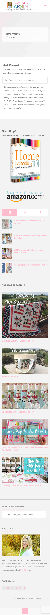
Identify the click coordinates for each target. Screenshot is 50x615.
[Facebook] (4, 588)
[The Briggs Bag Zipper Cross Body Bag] (7, 268)
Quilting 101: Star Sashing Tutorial (19, 340)
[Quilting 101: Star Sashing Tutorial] (25, 315)
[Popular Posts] (25, 212)
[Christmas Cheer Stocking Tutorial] (25, 396)
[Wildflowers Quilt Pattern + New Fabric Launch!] (7, 253)
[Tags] (40, 212)
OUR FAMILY (24, 570)
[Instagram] (8, 588)
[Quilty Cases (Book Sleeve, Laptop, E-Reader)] (7, 224)
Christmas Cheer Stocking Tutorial (19, 411)
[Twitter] (20, 588)
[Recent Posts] (9, 212)
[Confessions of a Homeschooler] (18, 6)
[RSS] (24, 588)
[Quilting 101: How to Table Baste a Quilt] (25, 470)
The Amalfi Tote (10, 376)
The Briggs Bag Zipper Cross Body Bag (31, 265)
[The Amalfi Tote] (25, 361)
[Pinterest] (12, 588)
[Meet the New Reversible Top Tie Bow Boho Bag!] (7, 239)
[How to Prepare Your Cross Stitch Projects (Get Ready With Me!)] (25, 432)
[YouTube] (16, 588)
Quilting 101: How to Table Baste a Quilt (21, 485)
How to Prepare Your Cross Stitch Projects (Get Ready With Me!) (25, 449)
